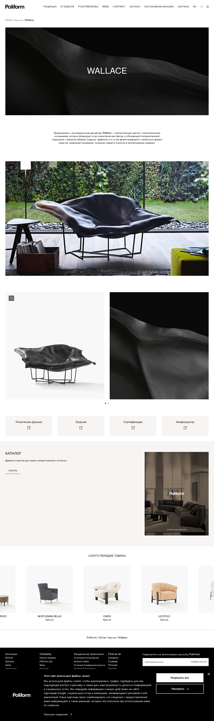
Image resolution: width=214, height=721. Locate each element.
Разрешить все (180, 677)
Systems (9, 662)
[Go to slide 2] (108, 403)
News (42, 665)
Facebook (113, 662)
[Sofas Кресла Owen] (107, 589)
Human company (48, 658)
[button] (10, 571)
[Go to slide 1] (105, 403)
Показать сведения (56, 714)
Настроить (178, 688)
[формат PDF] (177, 493)
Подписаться (199, 662)
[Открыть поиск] (208, 7)
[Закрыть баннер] (209, 674)
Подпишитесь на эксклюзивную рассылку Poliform (171, 654)
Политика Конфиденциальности (89, 665)
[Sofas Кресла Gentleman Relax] (49, 589)
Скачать (13, 471)
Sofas (8, 665)
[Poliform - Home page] (14, 7)
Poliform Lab (46, 662)
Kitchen (9, 658)
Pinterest (113, 665)
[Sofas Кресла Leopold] (164, 589)
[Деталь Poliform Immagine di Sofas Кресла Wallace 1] (11, 167)
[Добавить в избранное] (202, 7)
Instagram (113, 658)
